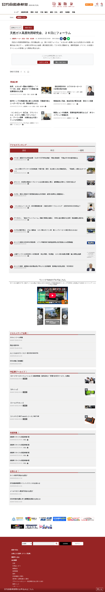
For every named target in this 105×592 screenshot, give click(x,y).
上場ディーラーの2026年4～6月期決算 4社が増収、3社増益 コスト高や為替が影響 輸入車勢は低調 (47, 254)
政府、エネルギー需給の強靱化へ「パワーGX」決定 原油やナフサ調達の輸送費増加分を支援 (24, 88)
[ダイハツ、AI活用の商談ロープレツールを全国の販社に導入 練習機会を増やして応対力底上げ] (91, 183)
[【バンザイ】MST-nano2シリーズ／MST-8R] (90, 420)
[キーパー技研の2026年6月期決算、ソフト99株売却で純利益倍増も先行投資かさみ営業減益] (91, 243)
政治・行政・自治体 (28, 38)
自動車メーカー (16, 38)
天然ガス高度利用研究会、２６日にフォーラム (40, 33)
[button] (65, 317)
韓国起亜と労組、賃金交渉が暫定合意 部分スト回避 (73, 101)
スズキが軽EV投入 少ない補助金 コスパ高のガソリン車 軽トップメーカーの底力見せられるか (46, 230)
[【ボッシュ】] (90, 393)
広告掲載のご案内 (18, 576)
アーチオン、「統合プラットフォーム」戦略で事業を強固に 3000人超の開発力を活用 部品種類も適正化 (48, 218)
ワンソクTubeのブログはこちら (52, 280)
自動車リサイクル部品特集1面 (19, 437)
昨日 (52, 150)
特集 (24, 439)
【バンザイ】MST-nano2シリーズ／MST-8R (24, 416)
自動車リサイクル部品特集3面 (19, 452)
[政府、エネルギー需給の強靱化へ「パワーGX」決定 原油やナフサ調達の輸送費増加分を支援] (46, 90)
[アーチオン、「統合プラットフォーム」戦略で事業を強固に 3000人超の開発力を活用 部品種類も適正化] (91, 219)
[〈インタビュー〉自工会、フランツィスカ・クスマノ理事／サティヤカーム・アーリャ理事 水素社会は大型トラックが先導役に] (46, 118)
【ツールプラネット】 (17, 403)
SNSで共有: (55, 38)
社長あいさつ (17, 566)
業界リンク (16, 584)
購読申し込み (15, 557)
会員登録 (65, 543)
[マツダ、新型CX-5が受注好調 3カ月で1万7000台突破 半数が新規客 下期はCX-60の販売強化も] (91, 159)
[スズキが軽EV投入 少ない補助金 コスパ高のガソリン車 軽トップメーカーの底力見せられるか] (91, 231)
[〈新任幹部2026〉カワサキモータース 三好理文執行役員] (90, 90)
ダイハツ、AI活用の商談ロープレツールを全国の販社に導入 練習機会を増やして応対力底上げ (45, 182)
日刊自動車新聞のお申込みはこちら (19, 589)
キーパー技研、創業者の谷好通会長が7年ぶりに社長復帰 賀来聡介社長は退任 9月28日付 (43, 266)
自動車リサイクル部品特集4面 (19, 460)
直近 (24, 150)
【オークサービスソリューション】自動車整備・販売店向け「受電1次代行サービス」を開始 (40, 376)
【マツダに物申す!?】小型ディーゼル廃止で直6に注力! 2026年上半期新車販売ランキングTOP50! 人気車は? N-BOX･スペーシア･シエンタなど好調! (52, 283)
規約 (14, 573)
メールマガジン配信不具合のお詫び (21, 491)
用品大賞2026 (14, 345)
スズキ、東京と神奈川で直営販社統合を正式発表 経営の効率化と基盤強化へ (39, 194)
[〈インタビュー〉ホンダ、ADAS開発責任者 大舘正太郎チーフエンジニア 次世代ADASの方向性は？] (91, 207)
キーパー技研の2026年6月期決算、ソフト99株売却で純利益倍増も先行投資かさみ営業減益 (43, 242)
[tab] (24, 150)
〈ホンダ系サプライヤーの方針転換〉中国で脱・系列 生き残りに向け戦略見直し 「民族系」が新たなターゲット (50, 170)
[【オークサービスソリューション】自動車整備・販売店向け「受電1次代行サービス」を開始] (90, 380)
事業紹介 (15, 568)
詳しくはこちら (61, 62)
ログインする (43, 62)
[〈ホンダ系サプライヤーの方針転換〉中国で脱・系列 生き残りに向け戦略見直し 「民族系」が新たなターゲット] (91, 171)
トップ (16, 12)
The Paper (26, 123)
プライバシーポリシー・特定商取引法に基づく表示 (28, 581)
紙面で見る (28, 27)
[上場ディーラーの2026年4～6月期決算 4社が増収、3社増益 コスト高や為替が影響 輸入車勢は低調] (91, 255)
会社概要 (14, 560)
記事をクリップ (16, 27)
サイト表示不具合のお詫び (18, 475)
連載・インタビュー (62, 93)
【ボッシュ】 (14, 389)
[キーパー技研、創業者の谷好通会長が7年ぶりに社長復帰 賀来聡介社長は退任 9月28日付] (91, 267)
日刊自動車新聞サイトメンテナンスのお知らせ (25, 483)
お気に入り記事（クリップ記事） (21, 553)
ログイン (77, 543)
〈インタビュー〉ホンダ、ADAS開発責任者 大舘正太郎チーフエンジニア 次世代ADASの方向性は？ (47, 206)
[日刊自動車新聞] (15, 4)
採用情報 (15, 571)
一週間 (81, 150)
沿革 (14, 563)
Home (11, 17)
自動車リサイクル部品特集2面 (19, 445)
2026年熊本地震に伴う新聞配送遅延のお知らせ (25, 499)
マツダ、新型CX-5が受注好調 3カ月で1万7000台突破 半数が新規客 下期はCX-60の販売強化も (46, 158)
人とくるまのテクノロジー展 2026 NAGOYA (24, 353)
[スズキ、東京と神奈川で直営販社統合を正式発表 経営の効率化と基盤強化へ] (91, 195)
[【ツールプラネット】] (90, 407)
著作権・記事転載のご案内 (21, 579)
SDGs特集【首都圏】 (17, 361)
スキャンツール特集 (16, 337)
